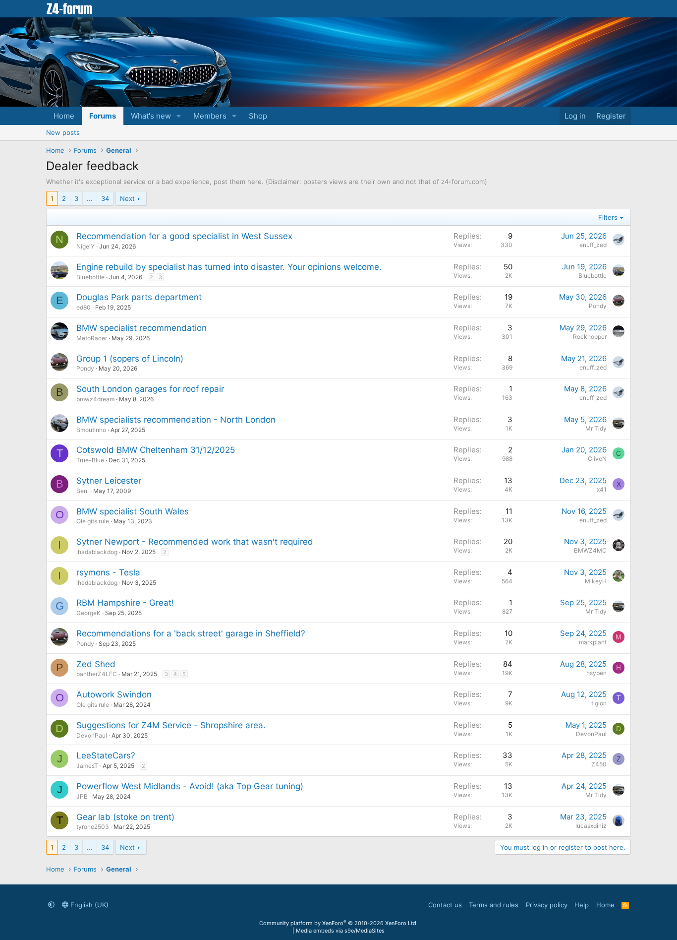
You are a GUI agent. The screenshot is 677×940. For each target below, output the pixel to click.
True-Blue (90, 460)
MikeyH (596, 581)
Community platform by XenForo (338, 923)
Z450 (599, 764)
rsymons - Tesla (108, 572)
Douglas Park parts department (139, 297)
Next (127, 198)
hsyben (596, 673)
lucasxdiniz (591, 825)
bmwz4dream (95, 399)
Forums (102, 116)
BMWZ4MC (590, 550)
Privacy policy (546, 905)
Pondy (598, 306)
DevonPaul (91, 735)
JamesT (87, 765)
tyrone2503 (92, 826)
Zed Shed (95, 664)
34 (105, 198)
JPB (82, 796)
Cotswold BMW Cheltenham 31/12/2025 (155, 450)
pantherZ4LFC (96, 674)
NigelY (85, 246)
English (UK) (88, 905)
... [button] (90, 198)
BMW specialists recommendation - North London (176, 420)
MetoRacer (91, 338)
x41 (602, 489)
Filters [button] (608, 217)
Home (64, 116)
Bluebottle (90, 277)
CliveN (597, 458)
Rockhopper (590, 336)
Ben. (82, 491)
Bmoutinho (91, 430)
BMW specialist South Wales (132, 511)
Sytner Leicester (108, 481)
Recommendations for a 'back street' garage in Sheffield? (190, 633)
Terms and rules (493, 905)
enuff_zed (593, 245)
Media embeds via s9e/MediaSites (340, 930)
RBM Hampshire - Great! (125, 603)
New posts (63, 132)
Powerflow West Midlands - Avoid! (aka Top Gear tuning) (189, 786)
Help (581, 905)
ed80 (83, 307)
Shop (258, 116)
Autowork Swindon (114, 694)
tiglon (599, 703)
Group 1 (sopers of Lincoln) (129, 359)
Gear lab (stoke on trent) (125, 817)
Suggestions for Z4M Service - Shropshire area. (171, 725)
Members (209, 116)
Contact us (445, 905)
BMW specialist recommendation (141, 328)
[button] (179, 116)
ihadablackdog (96, 552)
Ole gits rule (92, 521)
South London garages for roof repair (150, 389)
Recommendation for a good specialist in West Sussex (184, 236)
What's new (151, 116)
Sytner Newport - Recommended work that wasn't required (194, 542)
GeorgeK (88, 613)
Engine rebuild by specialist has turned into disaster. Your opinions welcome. (229, 267)
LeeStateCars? (105, 755)
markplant (593, 642)
